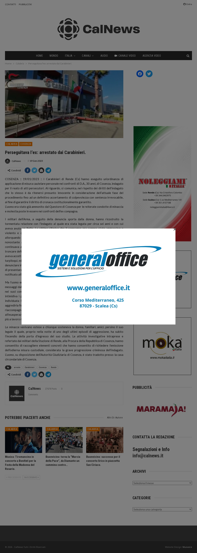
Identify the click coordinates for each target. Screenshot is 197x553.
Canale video (127, 55)
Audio (104, 55)
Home (39, 55)
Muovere (187, 547)
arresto (17, 367)
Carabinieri (29, 367)
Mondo (54, 55)
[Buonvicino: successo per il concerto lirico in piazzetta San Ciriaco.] (104, 440)
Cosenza (25, 143)
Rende (53, 367)
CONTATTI (10, 4)
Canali (86, 55)
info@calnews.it (148, 456)
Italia (69, 55)
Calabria (11, 143)
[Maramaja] (161, 410)
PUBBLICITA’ (25, 4)
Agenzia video (152, 55)
